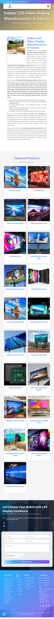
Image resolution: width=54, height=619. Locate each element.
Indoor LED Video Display (15, 223)
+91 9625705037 (46, 585)
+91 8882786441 (46, 580)
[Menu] (48, 6)
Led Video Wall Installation (15, 322)
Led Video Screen (15, 256)
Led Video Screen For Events (39, 322)
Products (20, 582)
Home (13, 23)
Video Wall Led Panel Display (15, 421)
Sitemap (20, 591)
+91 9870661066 (9, 2)
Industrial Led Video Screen (15, 486)
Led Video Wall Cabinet (38, 289)
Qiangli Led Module (15, 388)
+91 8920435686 (46, 582)
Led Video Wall (39, 190)
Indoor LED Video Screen (39, 223)
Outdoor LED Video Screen (15, 355)
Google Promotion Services (27, 614)
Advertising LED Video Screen (15, 289)
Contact (20, 588)
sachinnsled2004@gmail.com (22, 1)
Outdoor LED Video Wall (39, 355)
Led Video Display (15, 190)
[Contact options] (4, 614)
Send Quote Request (27, 562)
